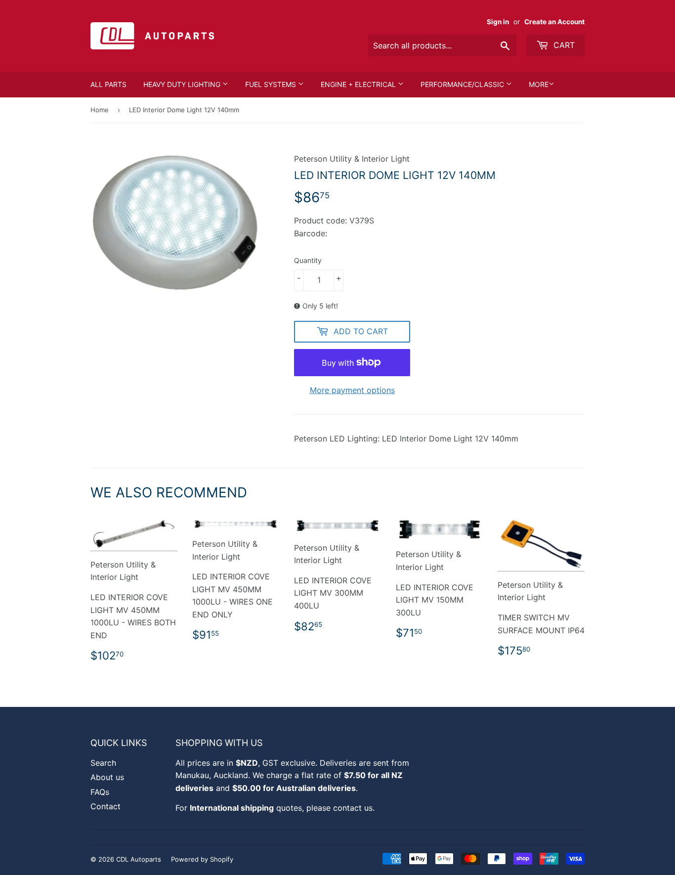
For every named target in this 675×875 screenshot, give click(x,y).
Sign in (498, 22)
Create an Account (554, 22)
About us (107, 777)
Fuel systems (271, 84)
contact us (353, 808)
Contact (105, 806)
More (538, 84)
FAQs (99, 792)
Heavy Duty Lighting (182, 84)
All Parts (108, 84)
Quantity (308, 260)
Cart (563, 45)
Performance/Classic (463, 84)
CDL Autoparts (138, 859)
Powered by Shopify (202, 859)
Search (103, 763)
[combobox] (442, 45)
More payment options (352, 390)
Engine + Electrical (359, 84)
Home (99, 110)
